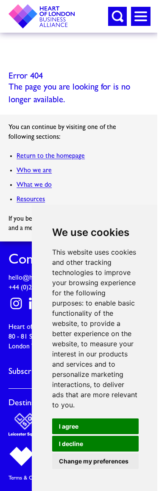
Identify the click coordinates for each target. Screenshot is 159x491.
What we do (34, 185)
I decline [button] (71, 443)
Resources (31, 199)
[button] (117, 16)
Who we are (34, 170)
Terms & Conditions (31, 478)
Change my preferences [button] (93, 461)
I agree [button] (68, 426)
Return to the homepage (51, 156)
